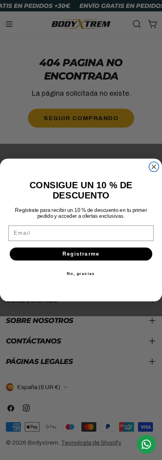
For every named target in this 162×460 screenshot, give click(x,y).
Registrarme (81, 254)
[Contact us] (146, 444)
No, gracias (81, 273)
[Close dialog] (154, 167)
